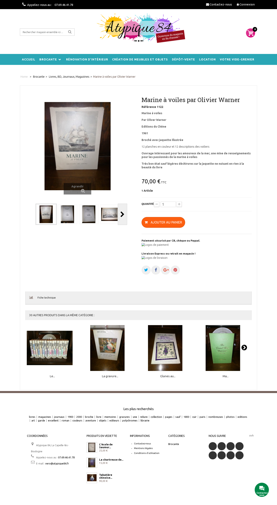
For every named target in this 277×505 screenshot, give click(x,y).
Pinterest (222, 455)
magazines (44, 416)
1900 (70, 416)
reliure (144, 416)
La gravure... (110, 376)
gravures (124, 416)
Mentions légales (143, 448)
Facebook (213, 446)
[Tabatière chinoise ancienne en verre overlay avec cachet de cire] (92, 478)
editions (242, 416)
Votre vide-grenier (237, 59)
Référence (149, 107)
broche (89, 416)
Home (24, 76)
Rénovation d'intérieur (87, 59)
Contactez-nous (142, 443)
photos (230, 416)
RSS (231, 446)
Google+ (213, 455)
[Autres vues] (30, 214)
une (135, 416)
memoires (110, 416)
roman (65, 420)
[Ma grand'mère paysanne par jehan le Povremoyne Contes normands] (225, 348)
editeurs (114, 420)
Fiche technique (47, 297)
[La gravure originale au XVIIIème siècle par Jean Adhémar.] (110, 348)
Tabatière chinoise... (105, 476)
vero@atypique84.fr (57, 463)
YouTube (239, 446)
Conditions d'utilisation (146, 453)
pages (168, 416)
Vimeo (231, 455)
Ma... (226, 376)
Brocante (48, 59)
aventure (90, 420)
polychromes (129, 420)
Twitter (222, 446)
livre (98, 416)
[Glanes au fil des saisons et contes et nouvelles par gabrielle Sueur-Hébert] (167, 348)
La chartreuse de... (111, 459)
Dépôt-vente (183, 59)
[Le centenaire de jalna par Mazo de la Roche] (52, 348)
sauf (177, 416)
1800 (186, 416)
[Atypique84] (138, 30)
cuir (194, 416)
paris (202, 416)
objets (102, 420)
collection (156, 416)
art (33, 420)
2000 (79, 416)
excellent (53, 420)
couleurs (77, 420)
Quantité (148, 204)
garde (41, 420)
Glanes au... (167, 376)
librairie (145, 420)
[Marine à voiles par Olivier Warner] (46, 214)
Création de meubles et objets (140, 59)
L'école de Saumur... (106, 446)
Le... (52, 376)
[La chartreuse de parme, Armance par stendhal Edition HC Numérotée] (92, 462)
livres (32, 416)
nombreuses (215, 416)
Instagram (239, 455)
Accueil (28, 59)
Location (207, 59)
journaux (59, 416)
